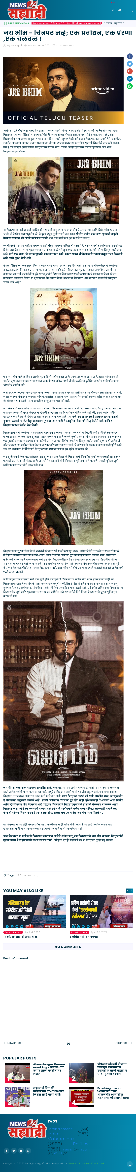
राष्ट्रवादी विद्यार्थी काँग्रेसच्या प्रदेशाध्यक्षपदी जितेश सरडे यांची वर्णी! (48, 1091)
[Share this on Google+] (130, 71)
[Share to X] (130, 64)
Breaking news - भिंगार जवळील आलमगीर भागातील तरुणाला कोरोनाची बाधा (113, 1093)
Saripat (67, 1149)
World (58, 1153)
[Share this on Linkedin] (130, 79)
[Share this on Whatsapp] (130, 86)
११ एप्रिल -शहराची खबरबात (118, 23)
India (53, 1134)
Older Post (121, 1043)
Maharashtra (62, 1139)
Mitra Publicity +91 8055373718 (86, 1163)
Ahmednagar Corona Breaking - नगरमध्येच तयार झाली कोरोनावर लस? (49, 1069)
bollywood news (80, 932)
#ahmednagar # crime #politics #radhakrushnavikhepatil (66, 23)
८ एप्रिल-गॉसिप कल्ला (17, 937)
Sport (85, 1149)
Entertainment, (29, 875)
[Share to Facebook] (130, 56)
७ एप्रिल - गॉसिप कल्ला (84, 937)
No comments (65, 45)
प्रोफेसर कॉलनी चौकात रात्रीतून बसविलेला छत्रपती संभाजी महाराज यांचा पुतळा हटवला (112, 1069)
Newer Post (15, 1043)
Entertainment (13, 932)
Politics (80, 1144)
